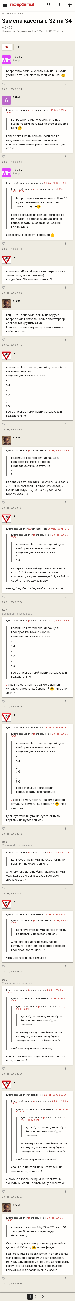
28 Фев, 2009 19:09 (12, 429)
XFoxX (17, 301)
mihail (31, 110)
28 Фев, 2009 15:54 (12, 89)
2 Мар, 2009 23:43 (50, 31)
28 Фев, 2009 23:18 (12, 834)
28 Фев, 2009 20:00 (12, 602)
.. (6, 684)
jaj (14, 257)
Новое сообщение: (15, 31)
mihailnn (18, 57)
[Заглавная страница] (22, 2)
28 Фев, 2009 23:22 (12, 893)
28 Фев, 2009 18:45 (12, 345)
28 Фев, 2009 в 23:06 (55, 727)
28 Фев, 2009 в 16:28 (55, 183)
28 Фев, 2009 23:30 (12, 1074)
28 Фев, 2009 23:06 (12, 706)
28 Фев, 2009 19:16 (11, 508)
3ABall (16, 97)
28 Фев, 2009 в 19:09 (58, 450)
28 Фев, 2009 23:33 (12, 1197)
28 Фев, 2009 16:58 (12, 293)
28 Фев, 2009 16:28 (12, 162)
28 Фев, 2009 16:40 (12, 249)
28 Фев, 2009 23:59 (12, 1283)
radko (32, 31)
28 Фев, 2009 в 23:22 (55, 914)
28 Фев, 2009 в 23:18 (58, 852)
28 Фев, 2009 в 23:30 (55, 1095)
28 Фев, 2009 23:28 (12, 971)
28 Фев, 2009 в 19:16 (58, 529)
